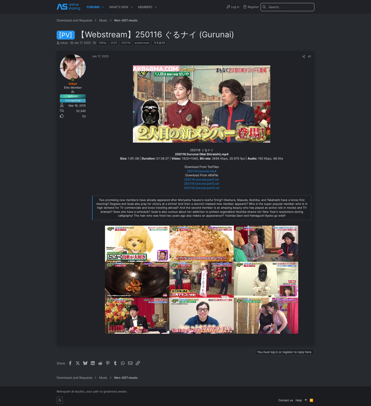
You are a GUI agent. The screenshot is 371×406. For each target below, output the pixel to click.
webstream (141, 42)
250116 (126, 42)
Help (299, 400)
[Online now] (73, 80)
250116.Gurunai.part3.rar (201, 188)
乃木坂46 (159, 42)
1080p (102, 42)
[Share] (304, 56)
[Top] (306, 400)
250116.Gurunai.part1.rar (201, 179)
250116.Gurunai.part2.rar (201, 183)
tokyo (64, 42)
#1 (309, 56)
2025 (113, 42)
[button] (103, 7)
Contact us (285, 400)
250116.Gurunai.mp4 (201, 171)
